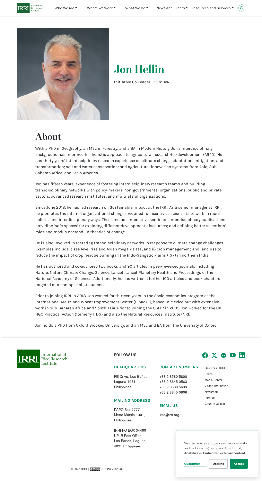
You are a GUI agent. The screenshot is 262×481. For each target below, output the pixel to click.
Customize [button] (192, 464)
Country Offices (215, 404)
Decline (218, 464)
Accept (239, 464)
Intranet (210, 398)
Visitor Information (216, 386)
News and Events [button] (171, 8)
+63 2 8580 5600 (173, 376)
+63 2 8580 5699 (173, 386)
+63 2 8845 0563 (173, 381)
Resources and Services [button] (211, 8)
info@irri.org (169, 414)
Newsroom (212, 392)
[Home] (31, 8)
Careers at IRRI (215, 368)
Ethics (208, 374)
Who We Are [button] (64, 8)
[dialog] (217, 453)
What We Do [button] (135, 8)
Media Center (213, 380)
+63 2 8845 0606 (173, 392)
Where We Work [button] (100, 8)
